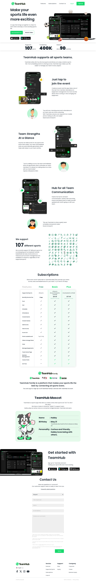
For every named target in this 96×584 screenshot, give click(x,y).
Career (70, 569)
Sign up (80, 3)
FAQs (58, 566)
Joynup (53, 378)
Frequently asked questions (48, 489)
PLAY (44, 378)
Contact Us (62, 3)
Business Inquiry (73, 572)
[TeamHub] (18, 3)
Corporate (71, 566)
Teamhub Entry (63, 378)
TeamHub (35, 378)
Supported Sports (50, 569)
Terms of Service (35, 547)
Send (59, 551)
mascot (48, 575)
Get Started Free (17, 32)
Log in (72, 3)
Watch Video (29, 32)
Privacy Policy (41, 544)
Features (43, 3)
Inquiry (59, 569)
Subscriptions (52, 3)
